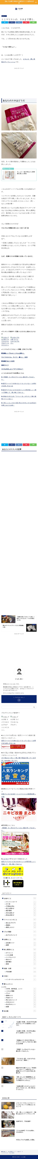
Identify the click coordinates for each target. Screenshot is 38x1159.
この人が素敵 (20, 991)
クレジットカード (20, 901)
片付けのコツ (20, 1002)
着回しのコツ (21, 927)
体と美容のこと (20, 949)
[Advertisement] (16, 83)
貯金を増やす (20, 915)
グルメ (20, 993)
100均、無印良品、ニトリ (20, 988)
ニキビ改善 (20, 955)
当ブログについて (20, 935)
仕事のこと (20, 939)
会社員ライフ (20, 943)
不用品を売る (20, 906)
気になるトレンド (21, 1000)
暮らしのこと (8, 984)
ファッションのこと (20, 919)
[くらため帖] (19, 9)
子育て (19, 976)
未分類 (19, 1011)
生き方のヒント (21, 1004)
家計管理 (20, 910)
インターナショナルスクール (20, 979)
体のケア (4, 16)
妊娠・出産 (20, 968)
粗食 (20, 964)
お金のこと (20, 898)
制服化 (20, 925)
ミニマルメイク (20, 957)
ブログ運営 (19, 931)
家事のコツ (20, 995)
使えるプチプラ (21, 923)
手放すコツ (21, 997)
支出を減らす (20, 913)
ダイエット (21, 952)
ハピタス (5, 859)
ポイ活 (20, 904)
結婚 (20, 1006)
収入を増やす (20, 908)
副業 (20, 945)
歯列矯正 (20, 961)
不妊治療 (21, 971)
